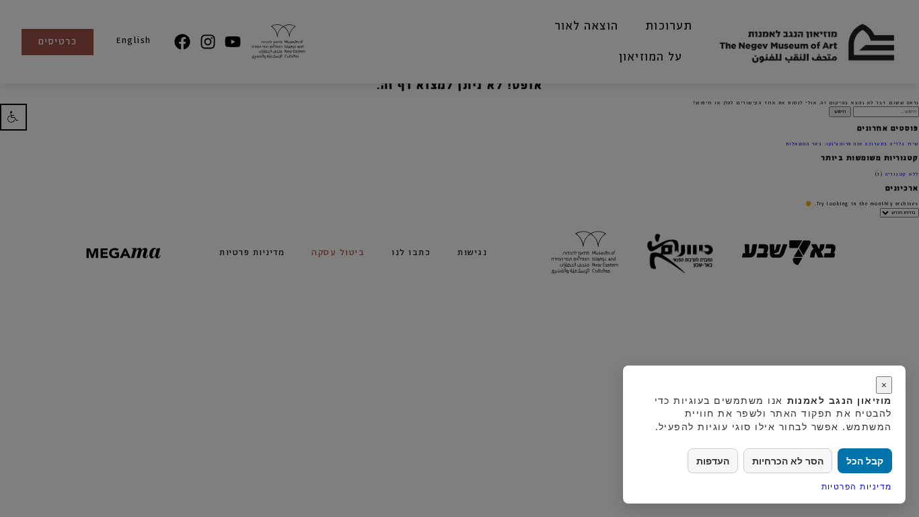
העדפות (712, 460)
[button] (13, 117)
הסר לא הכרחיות (787, 460)
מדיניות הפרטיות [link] (857, 486)
